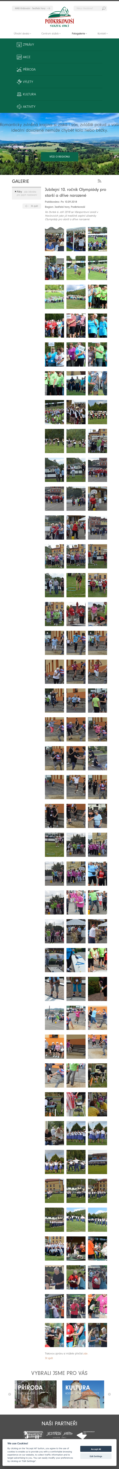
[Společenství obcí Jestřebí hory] (59, 1433)
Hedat (104, 8)
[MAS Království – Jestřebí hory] (33, 1433)
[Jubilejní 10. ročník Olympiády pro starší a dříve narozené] (54, 239)
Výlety (28, 82)
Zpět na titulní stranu (59, 17)
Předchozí (9, 1394)
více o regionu (59, 156)
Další (109, 1394)
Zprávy (28, 45)
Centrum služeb (50, 33)
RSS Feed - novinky (100, 180)
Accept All (96, 1449)
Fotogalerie (78, 33)
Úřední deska (21, 33)
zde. (85, 1353)
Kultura (29, 94)
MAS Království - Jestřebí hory (30, 8)
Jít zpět (34, 206)
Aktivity (29, 107)
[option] (36, 1394)
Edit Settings (96, 1456)
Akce (27, 57)
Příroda (29, 69)
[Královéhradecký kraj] (86, 1433)
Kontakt (102, 33)
